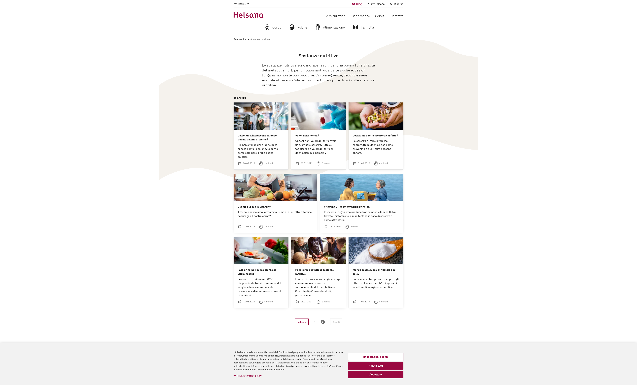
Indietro (301, 322)
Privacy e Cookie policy (249, 376)
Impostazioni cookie (375, 356)
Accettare (376, 374)
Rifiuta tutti (376, 365)
